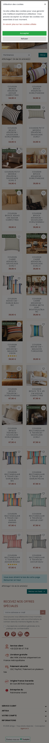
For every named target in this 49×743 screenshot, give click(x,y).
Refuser (24, 38)
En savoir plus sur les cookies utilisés (19, 24)
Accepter (24, 33)
